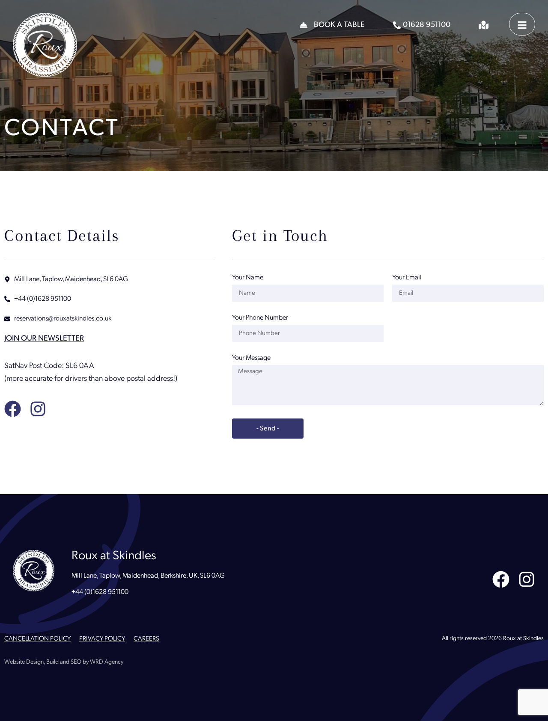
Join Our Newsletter (44, 339)
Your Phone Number (260, 318)
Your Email (407, 277)
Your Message (251, 358)
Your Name (247, 277)
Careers (146, 639)
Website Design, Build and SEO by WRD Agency (63, 662)
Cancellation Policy (37, 639)
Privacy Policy (102, 639)
